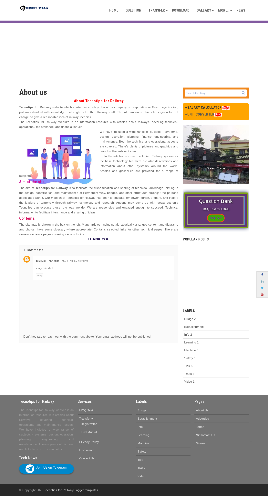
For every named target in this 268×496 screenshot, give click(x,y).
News (240, 10)
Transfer (157, 10)
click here (216, 218)
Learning (191, 342)
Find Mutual (89, 432)
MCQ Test (86, 410)
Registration (89, 424)
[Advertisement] (134, 54)
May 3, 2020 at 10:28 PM (75, 261)
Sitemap (201, 443)
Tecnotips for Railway (59, 490)
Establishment (195, 326)
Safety (190, 358)
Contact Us (87, 458)
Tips (188, 366)
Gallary (204, 10)
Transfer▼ (86, 418)
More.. (223, 10)
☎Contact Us (205, 435)
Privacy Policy (89, 442)
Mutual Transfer (47, 260)
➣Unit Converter (199, 114)
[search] (243, 93)
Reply (40, 275)
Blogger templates (85, 490)
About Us (202, 410)
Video (189, 381)
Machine (191, 350)
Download (181, 10)
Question (133, 10)
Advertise (202, 418)
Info (188, 334)
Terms (200, 426)
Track (189, 373)
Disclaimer (86, 450)
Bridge (190, 319)
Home (114, 10)
